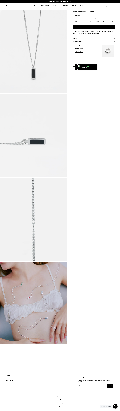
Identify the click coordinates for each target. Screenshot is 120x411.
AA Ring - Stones (79, 48)
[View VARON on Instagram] (60, 400)
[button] (105, 5)
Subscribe (110, 386)
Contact (8, 375)
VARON (61, 403)
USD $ (58, 396)
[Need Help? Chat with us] (115, 406)
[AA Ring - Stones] (108, 51)
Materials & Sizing (77, 38)
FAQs (7, 378)
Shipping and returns (78, 41)
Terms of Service (10, 380)
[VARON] (10, 6)
